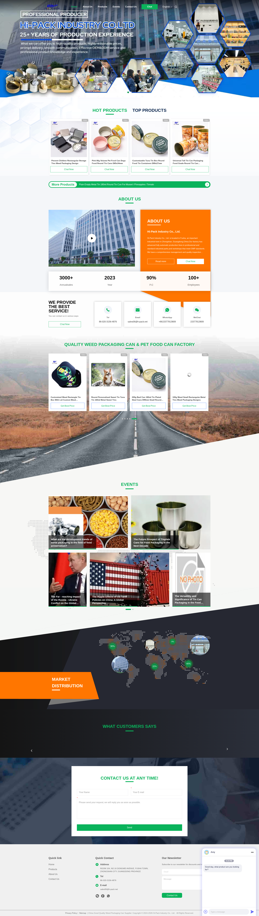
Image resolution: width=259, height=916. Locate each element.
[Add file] (205, 912)
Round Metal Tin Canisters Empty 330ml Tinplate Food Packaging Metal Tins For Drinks (121, 184)
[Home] (52, 7)
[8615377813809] (108, 897)
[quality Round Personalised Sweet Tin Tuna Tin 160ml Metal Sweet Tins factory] (189, 375)
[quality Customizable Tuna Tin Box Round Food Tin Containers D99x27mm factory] (150, 139)
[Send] (252, 912)
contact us (172, 895)
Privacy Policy (71, 913)
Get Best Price (67, 406)
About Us (87, 7)
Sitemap (82, 913)
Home (74, 7)
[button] (31, 750)
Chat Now (69, 169)
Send (129, 827)
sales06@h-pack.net (109, 889)
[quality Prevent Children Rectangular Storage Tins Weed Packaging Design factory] (69, 139)
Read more (161, 261)
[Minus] (252, 852)
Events (116, 7)
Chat (149, 7)
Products (102, 7)
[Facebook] (103, 897)
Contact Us (131, 7)
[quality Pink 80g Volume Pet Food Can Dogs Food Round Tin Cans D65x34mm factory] (109, 139)
